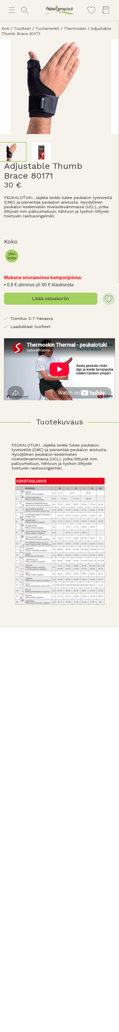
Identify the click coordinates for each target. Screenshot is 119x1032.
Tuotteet (22, 28)
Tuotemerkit (47, 28)
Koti (5, 28)
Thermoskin (75, 28)
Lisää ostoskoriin (50, 298)
